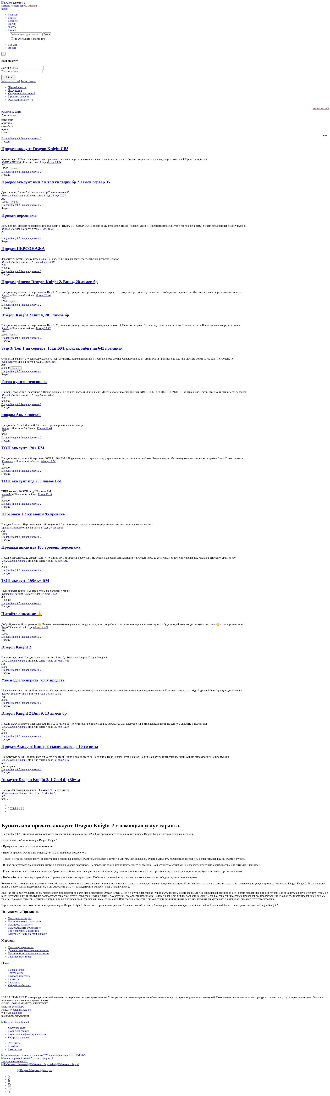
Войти (12, 47)
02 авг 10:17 (61, 560)
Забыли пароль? (10, 81)
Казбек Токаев (10, 693)
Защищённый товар (19, 956)
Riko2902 (7, 228)
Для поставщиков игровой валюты (28, 950)
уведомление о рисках (14, 1061)
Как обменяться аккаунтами (24, 921)
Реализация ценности (21, 947)
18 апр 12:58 (48, 461)
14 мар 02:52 (53, 693)
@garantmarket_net (20, 1009)
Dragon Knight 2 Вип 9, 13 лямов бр (34, 713)
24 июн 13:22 (49, 593)
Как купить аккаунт (19, 918)
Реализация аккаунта (20, 99)
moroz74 (7, 494)
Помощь (5, 5)
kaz (4, 627)
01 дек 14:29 (49, 793)
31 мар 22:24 (43, 295)
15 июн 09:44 (44, 428)
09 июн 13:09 (40, 627)
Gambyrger (8, 361)
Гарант (12, 17)
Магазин (13, 44)
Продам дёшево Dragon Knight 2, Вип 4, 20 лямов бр (49, 281)
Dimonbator (8, 593)
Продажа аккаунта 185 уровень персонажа (40, 547)
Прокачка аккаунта (19, 96)
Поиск (47, 34)
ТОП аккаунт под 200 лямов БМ (31, 481)
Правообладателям (19, 975)
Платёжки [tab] (14, 1046)
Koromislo (7, 461)
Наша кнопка (16, 969)
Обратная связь (17, 1027)
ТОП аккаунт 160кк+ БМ (25, 580)
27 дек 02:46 (56, 527)
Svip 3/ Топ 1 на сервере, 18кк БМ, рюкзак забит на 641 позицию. (62, 348)
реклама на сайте (321, 108)
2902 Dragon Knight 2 (14, 560)
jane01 (5, 295)
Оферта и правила (19, 1037)
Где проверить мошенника (23, 930)
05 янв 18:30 (47, 395)
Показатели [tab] (15, 1049)
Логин (6, 67)
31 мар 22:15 (43, 328)
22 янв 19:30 (61, 726)
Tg (9, 1088)
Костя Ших (9, 793)
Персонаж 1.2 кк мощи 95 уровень (33, 514)
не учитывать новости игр (29, 38)
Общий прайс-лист (19, 985)
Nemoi (5, 428)
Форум (12, 26)
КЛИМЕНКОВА (11, 162)
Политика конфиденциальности (27, 1034)
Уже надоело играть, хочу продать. (33, 680)
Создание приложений (21, 93)
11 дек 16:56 (47, 228)
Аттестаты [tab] (14, 1043)
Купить (14, 168)
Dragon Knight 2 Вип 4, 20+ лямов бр (35, 315)
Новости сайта (18, 5)
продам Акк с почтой (21, 414)
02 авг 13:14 (54, 162)
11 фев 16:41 (49, 361)
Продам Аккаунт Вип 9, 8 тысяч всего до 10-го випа (49, 746)
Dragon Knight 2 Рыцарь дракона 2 (21, 138)
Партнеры (14, 979)
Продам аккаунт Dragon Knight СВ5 (34, 148)
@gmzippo (18, 1006)
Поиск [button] (12, 30)
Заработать (31, 5)
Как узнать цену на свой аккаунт (27, 933)
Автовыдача (8, 115)
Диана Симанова (12, 527)
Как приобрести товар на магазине (28, 953)
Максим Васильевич (13, 195)
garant (4, 8)
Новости (13, 20)
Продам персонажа (19, 215)
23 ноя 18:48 (47, 262)
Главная (13, 14)
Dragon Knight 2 (16, 647)
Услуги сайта (16, 972)
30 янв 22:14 (45, 494)
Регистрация (28, 81)
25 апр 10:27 (58, 195)
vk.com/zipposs (14, 1012)
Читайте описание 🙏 (21, 614)
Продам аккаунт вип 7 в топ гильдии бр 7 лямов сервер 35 (55, 182)
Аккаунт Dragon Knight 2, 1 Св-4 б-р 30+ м (40, 779)
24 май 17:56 (61, 660)
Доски (12, 23)
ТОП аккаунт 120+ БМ (22, 448)
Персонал (14, 982)
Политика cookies (18, 1030)
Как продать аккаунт (20, 924)
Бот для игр (15, 90)
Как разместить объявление (24, 927)
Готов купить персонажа (24, 381)
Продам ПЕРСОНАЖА (23, 248)
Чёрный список (17, 87)
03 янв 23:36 (61, 759)
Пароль (5, 71)
